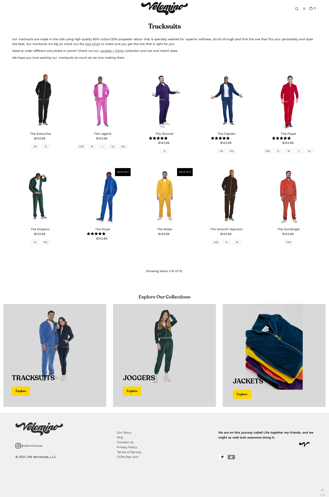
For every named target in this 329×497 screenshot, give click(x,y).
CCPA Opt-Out (127, 457)
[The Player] (288, 101)
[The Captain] (226, 101)
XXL (123, 146)
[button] (158, 138)
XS (35, 146)
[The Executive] (40, 101)
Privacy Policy (127, 447)
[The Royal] (102, 196)
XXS (81, 146)
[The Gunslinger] (288, 196)
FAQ (120, 437)
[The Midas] (164, 196)
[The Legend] (102, 101)
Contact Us (125, 442)
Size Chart (92, 44)
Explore (21, 391)
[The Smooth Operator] (226, 196)
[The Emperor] (40, 196)
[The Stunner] (164, 101)
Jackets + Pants (112, 51)
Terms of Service (129, 452)
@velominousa (31, 445)
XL (112, 146)
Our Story (124, 432)
